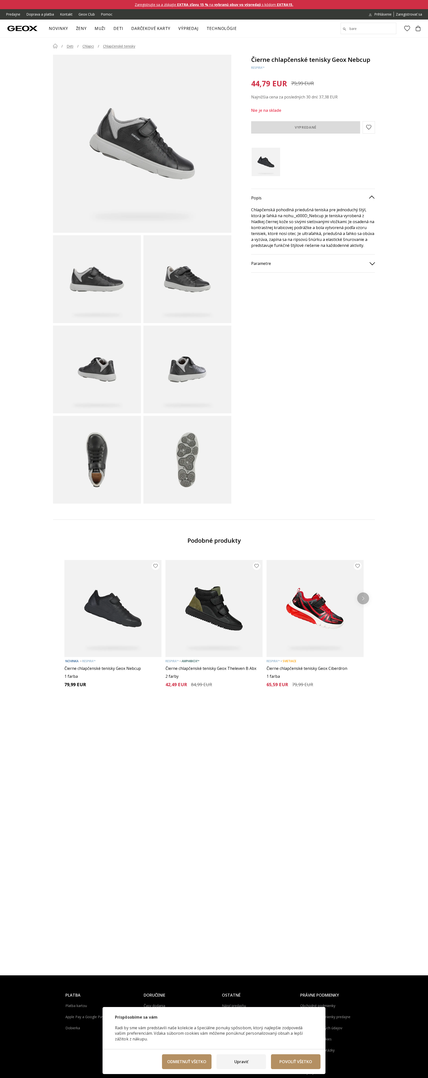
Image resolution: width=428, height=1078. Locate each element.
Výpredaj (188, 28)
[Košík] (418, 28)
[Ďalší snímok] (363, 598)
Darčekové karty (150, 28)
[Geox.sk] (22, 28)
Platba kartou (76, 1005)
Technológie (222, 28)
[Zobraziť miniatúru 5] (97, 460)
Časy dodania (154, 1005)
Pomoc (106, 14)
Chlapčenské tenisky (119, 46)
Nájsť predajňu (234, 1005)
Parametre (261, 263)
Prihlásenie (383, 14)
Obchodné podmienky (317, 1005)
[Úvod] (55, 46)
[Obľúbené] (407, 28)
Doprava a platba (40, 14)
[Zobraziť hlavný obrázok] (142, 144)
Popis (256, 197)
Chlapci (88, 46)
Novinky (58, 28)
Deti (118, 28)
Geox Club (87, 14)
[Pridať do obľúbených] (156, 566)
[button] (369, 127)
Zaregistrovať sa (409, 14)
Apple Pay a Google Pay (84, 1016)
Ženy (81, 28)
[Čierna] (266, 162)
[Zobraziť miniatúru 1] (97, 279)
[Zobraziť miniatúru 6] (187, 460)
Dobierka (72, 1028)
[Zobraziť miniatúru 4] (187, 369)
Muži (100, 28)
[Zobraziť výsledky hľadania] (345, 29)
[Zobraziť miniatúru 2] (187, 279)
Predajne (13, 14)
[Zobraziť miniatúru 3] (97, 369)
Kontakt (66, 14)
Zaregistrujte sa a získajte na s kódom (214, 4)
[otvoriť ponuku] (89, 29)
